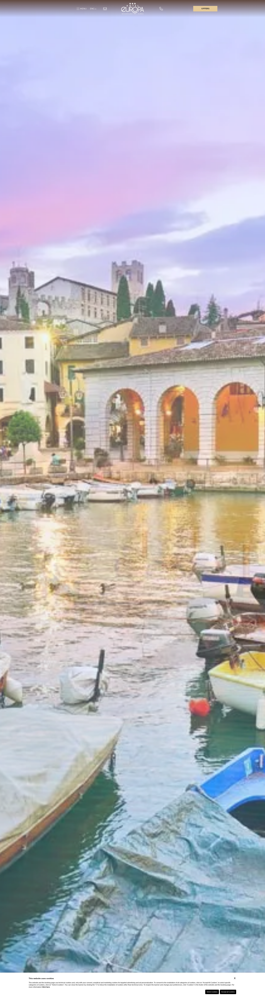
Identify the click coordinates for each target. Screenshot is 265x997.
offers (205, 8)
